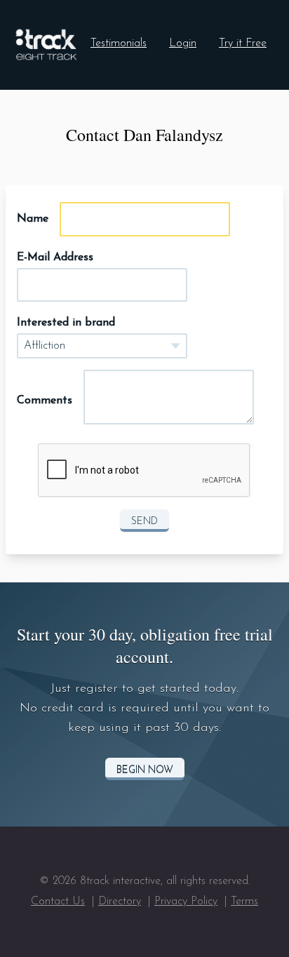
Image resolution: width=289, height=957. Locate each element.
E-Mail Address (55, 257)
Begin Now (144, 770)
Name (32, 219)
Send (144, 521)
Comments (44, 400)
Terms (244, 901)
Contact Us (58, 901)
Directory (119, 901)
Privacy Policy (185, 901)
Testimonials (118, 43)
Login (182, 43)
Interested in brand (66, 322)
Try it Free (243, 43)
